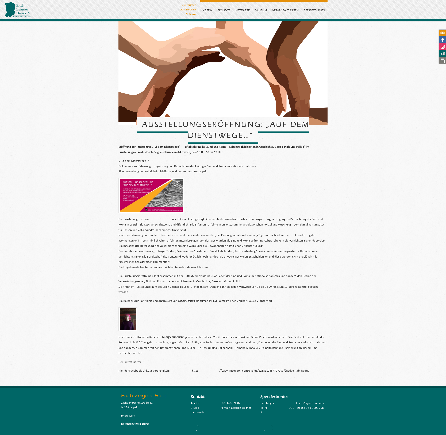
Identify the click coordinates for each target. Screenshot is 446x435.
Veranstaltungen (285, 10)
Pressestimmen (314, 10)
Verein (207, 10)
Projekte (224, 10)
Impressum (128, 415)
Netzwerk (243, 10)
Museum (261, 10)
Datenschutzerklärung (135, 424)
